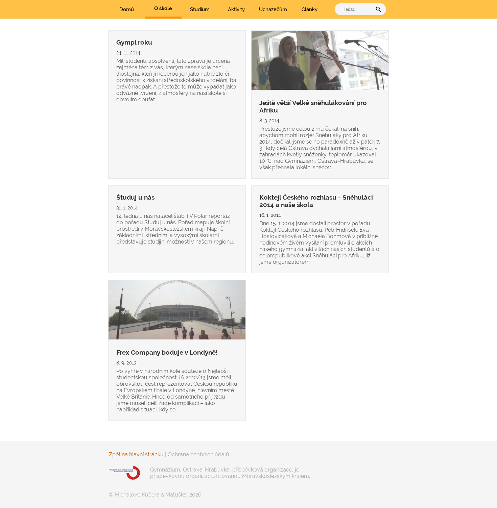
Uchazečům (273, 9)
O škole (163, 8)
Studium (200, 9)
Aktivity (236, 9)
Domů (126, 9)
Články (309, 9)
